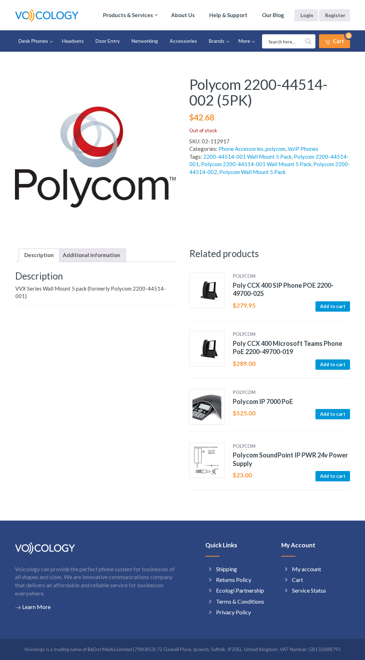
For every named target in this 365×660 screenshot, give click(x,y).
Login (306, 15)
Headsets (73, 41)
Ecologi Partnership (240, 590)
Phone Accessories (241, 148)
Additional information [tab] (91, 255)
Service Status (309, 590)
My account (306, 569)
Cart (297, 579)
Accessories (183, 41)
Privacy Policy (233, 612)
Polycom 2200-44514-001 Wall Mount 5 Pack (256, 164)
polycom (276, 148)
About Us (183, 15)
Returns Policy (233, 579)
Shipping (226, 569)
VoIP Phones (303, 148)
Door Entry (108, 41)
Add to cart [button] (332, 306)
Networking (145, 41)
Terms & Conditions (240, 601)
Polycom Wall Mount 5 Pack (252, 172)
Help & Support (228, 15)
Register (335, 15)
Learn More (36, 606)
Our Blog (273, 15)
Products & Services (128, 15)
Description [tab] (39, 255)
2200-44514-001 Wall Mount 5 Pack (247, 156)
